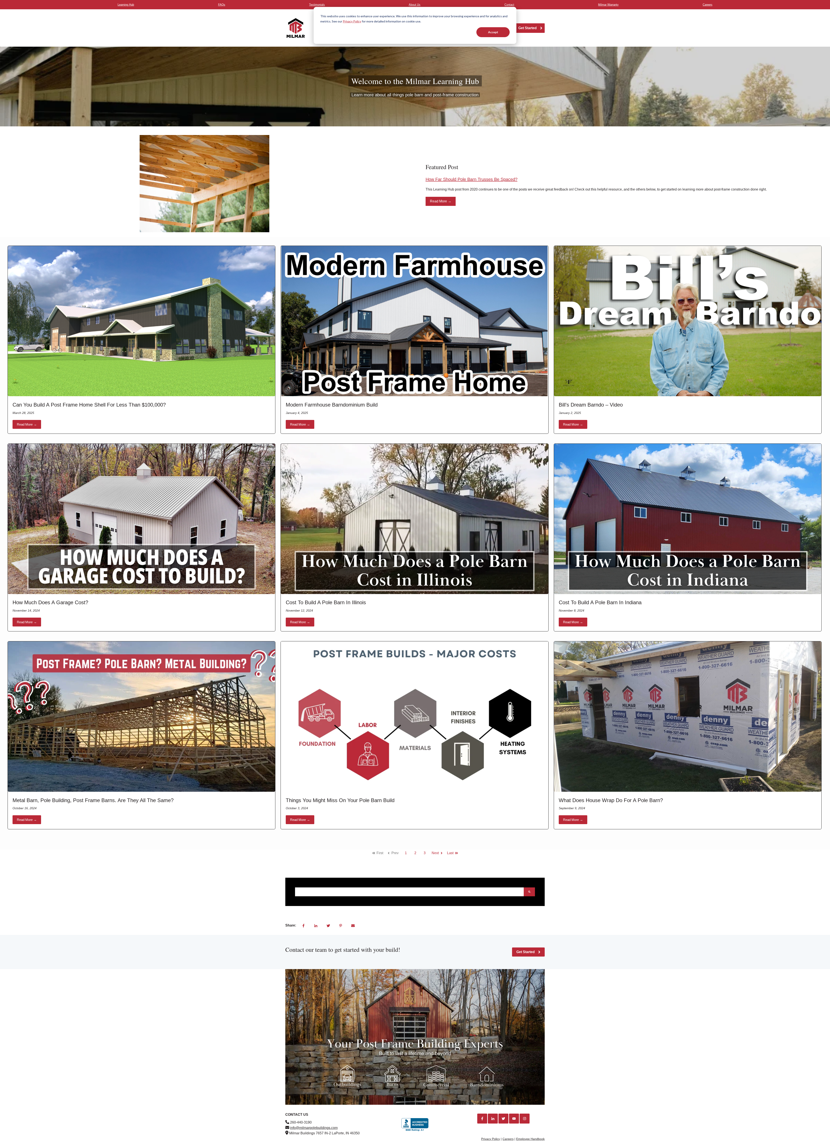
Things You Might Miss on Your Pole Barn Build (340, 800)
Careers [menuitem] (707, 4)
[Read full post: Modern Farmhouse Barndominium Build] (414, 321)
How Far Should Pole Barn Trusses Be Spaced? (471, 179)
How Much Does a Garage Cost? (50, 602)
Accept (493, 32)
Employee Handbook (530, 1139)
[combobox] (409, 891)
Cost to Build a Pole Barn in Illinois (326, 602)
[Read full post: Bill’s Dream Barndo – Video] (687, 321)
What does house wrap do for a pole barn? (611, 800)
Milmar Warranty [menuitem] (608, 4)
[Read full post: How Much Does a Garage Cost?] (141, 519)
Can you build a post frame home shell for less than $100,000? (89, 405)
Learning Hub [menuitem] (126, 4)
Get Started (527, 28)
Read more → (27, 424)
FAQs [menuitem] (221, 4)
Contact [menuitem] (509, 4)
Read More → (440, 201)
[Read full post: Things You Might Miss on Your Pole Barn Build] (414, 716)
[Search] (529, 891)
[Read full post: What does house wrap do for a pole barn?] (687, 716)
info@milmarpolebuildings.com (314, 1128)
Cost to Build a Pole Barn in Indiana (600, 602)
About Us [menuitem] (414, 4)
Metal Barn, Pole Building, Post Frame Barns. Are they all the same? (93, 800)
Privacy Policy (352, 21)
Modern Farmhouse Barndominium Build (332, 405)
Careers (508, 1139)
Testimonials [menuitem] (317, 4)
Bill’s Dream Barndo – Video (591, 405)
